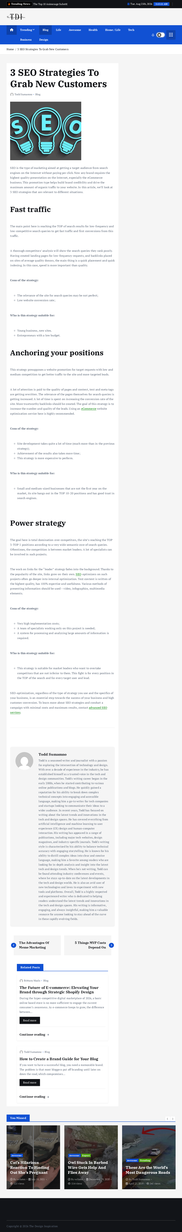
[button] (167, 1118)
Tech (131, 30)
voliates (21, 1179)
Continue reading (33, 1034)
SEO (78, 574)
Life (58, 30)
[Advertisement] (149, 90)
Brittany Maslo (32, 980)
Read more (30, 1020)
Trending (26, 30)
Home (10, 49)
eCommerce (88, 409)
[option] (33, 1157)
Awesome (75, 30)
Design (43, 39)
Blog (46, 30)
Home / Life (113, 30)
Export (86, 1155)
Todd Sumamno (23, 94)
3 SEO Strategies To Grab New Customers (43, 49)
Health (93, 30)
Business (26, 39)
